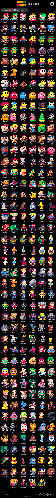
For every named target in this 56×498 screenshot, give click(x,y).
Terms (6, 494)
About (13, 493)
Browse (6, 493)
